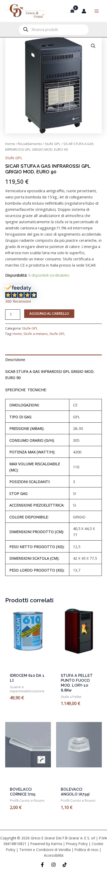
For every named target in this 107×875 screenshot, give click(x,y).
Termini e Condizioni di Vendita (45, 849)
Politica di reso (86, 849)
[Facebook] (42, 864)
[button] (93, 46)
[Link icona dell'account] (84, 11)
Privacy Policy (77, 843)
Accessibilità (53, 855)
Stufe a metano (35, 333)
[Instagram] (53, 864)
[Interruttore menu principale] (96, 11)
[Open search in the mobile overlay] (54, 29)
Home (10, 143)
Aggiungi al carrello (49, 313)
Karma (56, 843)
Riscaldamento (30, 143)
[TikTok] (64, 864)
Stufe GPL (53, 143)
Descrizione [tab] (15, 359)
